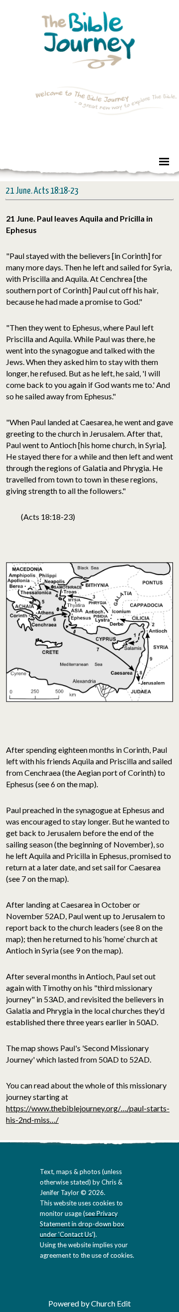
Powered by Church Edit (89, 1303)
